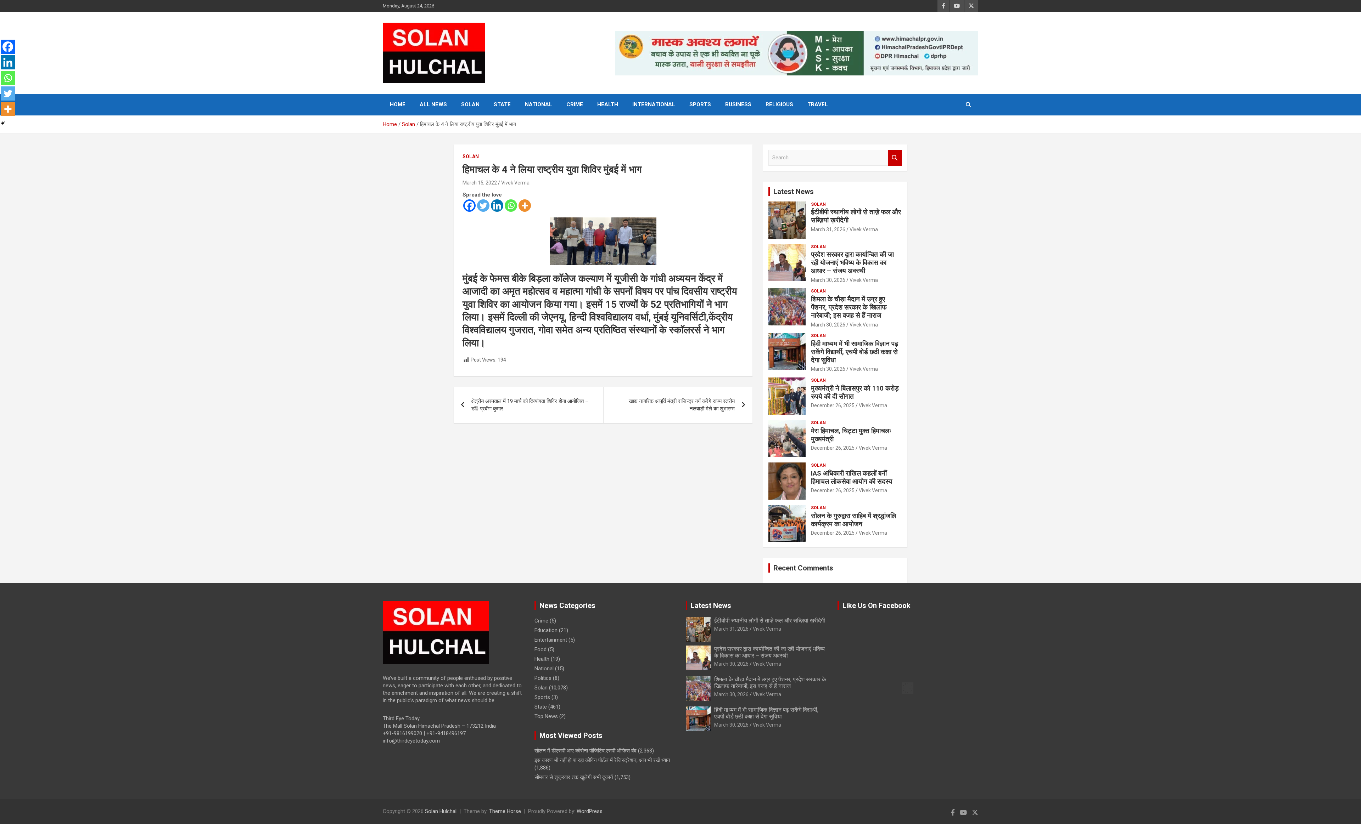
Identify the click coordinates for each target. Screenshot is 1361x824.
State (502, 104)
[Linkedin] (497, 205)
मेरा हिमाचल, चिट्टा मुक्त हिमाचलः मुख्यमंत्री (851, 435)
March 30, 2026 (828, 280)
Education (546, 630)
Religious (779, 104)
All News (433, 104)
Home (397, 104)
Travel (817, 104)
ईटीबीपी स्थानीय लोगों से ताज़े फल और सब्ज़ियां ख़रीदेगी (856, 216)
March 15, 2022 (480, 183)
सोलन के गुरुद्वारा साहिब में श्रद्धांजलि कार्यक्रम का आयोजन (853, 520)
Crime (574, 104)
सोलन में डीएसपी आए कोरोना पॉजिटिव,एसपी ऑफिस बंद (585, 751)
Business (738, 104)
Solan (470, 104)
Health (607, 104)
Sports (700, 104)
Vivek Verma (515, 183)
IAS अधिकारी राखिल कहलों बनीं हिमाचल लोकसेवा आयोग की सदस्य (851, 477)
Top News (546, 716)
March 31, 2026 (828, 229)
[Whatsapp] (511, 205)
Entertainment (550, 640)
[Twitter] (483, 205)
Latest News (793, 191)
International (653, 104)
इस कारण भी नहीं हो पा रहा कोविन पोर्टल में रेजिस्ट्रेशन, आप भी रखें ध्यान (602, 760)
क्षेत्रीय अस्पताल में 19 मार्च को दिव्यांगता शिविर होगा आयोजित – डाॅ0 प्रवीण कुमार (529, 405)
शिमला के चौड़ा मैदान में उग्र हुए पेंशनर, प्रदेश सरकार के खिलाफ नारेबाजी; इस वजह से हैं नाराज (849, 307)
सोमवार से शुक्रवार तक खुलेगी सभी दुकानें (573, 777)
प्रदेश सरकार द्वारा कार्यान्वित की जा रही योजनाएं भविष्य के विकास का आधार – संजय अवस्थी (852, 262)
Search (895, 158)
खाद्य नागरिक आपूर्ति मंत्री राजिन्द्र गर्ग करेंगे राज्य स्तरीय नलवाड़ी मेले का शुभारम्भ (682, 405)
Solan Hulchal (441, 811)
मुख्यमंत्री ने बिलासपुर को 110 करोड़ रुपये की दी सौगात (855, 392)
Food (540, 649)
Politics (542, 678)
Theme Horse (505, 811)
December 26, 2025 (833, 405)
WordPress (590, 811)
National (538, 104)
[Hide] (3, 123)
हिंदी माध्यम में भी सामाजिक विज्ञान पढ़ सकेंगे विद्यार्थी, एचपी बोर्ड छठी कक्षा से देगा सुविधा (854, 352)
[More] (525, 205)
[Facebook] (469, 205)
